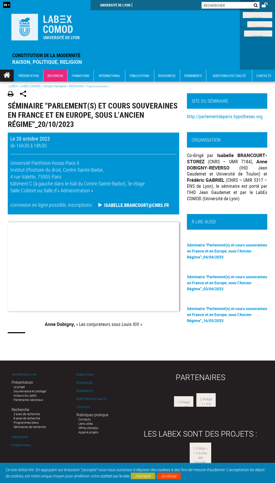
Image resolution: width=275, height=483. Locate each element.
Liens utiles (85, 424)
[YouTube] (258, 32)
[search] (231, 5)
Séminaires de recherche (30, 427)
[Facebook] (257, 14)
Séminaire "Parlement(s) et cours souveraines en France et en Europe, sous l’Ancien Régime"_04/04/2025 (227, 251)
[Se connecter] (267, 5)
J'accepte (143, 475)
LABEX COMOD (30, 86)
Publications (85, 374)
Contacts (83, 407)
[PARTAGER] (24, 94)
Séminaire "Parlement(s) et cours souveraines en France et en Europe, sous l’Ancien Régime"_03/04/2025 (227, 282)
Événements (84, 391)
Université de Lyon (115, 5)
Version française (54, 86)
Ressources (84, 383)
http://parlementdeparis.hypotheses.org (225, 116)
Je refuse (169, 475)
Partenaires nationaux (28, 400)
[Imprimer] (12, 94)
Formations (20, 437)
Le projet (19, 387)
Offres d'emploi (88, 428)
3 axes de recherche (27, 414)
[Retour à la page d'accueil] (45, 26)
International (21, 445)
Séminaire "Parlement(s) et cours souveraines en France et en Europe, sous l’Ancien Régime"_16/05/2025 (227, 314)
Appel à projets (88, 432)
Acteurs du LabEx (25, 395)
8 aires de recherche (27, 418)
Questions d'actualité (91, 399)
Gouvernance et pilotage (30, 391)
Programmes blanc (26, 422)
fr (5, 5)
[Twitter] (259, 23)
